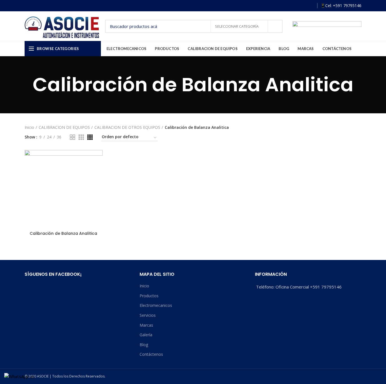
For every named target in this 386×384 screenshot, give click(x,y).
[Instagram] (294, 5)
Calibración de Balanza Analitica (63, 233)
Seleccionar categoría (237, 26)
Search (275, 26)
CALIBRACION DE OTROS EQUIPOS (127, 127)
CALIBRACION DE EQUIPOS (64, 127)
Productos (149, 295)
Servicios (148, 315)
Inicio (29, 127)
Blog (144, 344)
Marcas (146, 325)
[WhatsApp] (310, 5)
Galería (146, 334)
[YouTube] (302, 5)
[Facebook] (285, 5)
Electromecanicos (156, 305)
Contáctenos (151, 354)
